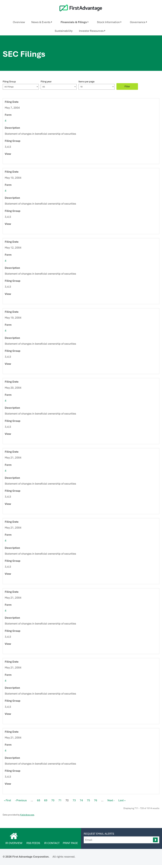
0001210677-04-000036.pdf (10, 790)
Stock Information (108, 22)
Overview (19, 22)
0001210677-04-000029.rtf (13, 650)
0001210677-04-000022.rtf (13, 440)
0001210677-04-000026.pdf (10, 580)
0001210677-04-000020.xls (17, 370)
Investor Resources (91, 31)
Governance (137, 22)
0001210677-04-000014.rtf (13, 230)
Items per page (86, 81)
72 (67, 800)
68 (38, 800)
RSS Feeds (33, 843)
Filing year (46, 81)
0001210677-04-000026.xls (17, 580)
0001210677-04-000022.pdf (10, 440)
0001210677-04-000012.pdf (10, 160)
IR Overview (13, 843)
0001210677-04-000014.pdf (10, 230)
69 (45, 800)
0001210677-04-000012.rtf (13, 160)
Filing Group (9, 81)
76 (95, 800)
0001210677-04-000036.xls (17, 790)
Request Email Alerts (99, 833)
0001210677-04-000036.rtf (13, 790)
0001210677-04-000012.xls (17, 160)
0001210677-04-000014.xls (17, 230)
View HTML (6, 160)
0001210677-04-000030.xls (17, 720)
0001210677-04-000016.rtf (13, 300)
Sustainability (64, 31)
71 (60, 800)
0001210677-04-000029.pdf (10, 650)
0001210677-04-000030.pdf (10, 720)
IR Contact (52, 843)
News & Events (40, 22)
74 (81, 800)
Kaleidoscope (27, 814)
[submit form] (155, 839)
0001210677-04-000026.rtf (13, 580)
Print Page (70, 843)
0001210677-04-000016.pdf (10, 300)
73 (74, 800)
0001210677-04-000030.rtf (13, 720)
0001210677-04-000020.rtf (13, 370)
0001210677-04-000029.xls (17, 650)
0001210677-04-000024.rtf (13, 510)
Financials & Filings (74, 22)
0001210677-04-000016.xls (17, 300)
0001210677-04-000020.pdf (10, 370)
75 (88, 800)
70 (52, 800)
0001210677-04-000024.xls (17, 510)
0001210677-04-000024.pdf (10, 510)
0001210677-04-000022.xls (17, 440)
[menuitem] (19, 22)
